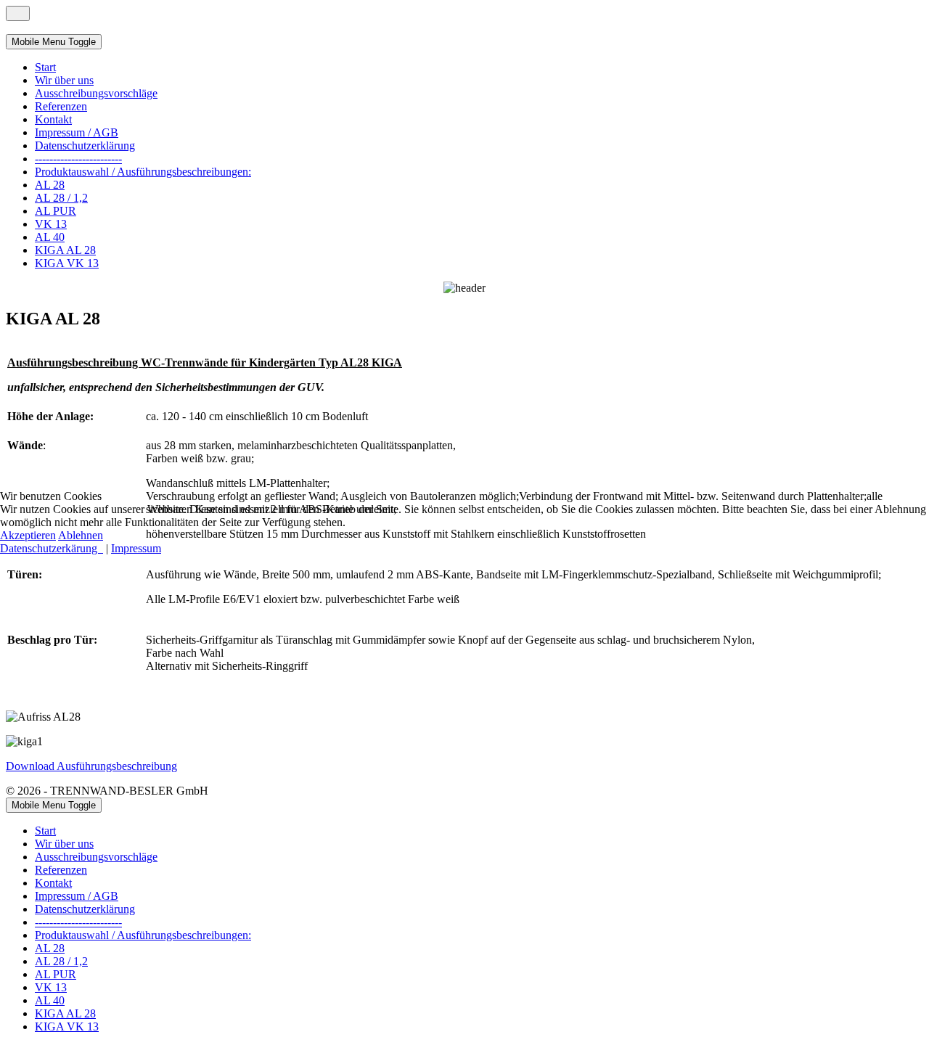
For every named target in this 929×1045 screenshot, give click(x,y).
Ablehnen (80, 535)
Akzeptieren (28, 535)
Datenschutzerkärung (51, 548)
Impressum (136, 548)
